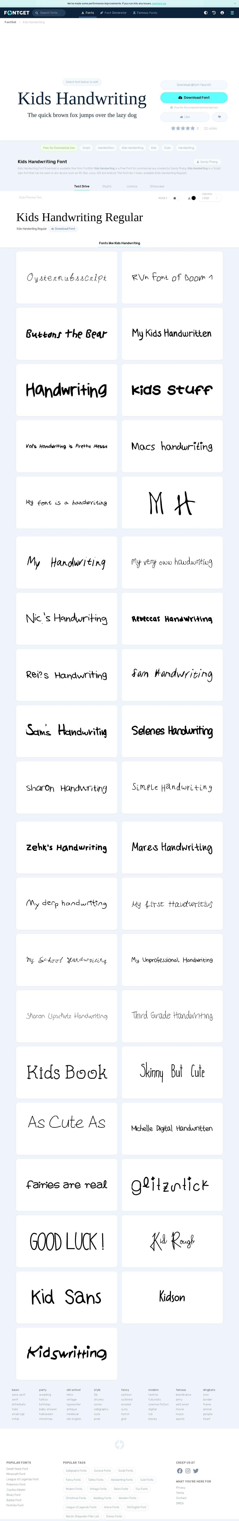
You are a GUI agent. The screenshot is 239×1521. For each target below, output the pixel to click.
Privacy (180, 1487)
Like (187, 117)
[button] (206, 12)
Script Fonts (125, 1470)
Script (86, 148)
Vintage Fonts (98, 1489)
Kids (153, 148)
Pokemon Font (16, 1484)
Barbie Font (14, 1500)
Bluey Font (14, 1495)
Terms (180, 1493)
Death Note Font (17, 1469)
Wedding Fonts (102, 1498)
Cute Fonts (146, 1480)
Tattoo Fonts (95, 1480)
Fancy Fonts (73, 1480)
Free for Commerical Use (59, 148)
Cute (167, 148)
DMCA (180, 1503)
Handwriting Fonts (122, 1480)
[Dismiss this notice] (235, 3)
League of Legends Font (23, 1479)
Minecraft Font (16, 1474)
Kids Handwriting (132, 148)
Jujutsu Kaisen (16, 1489)
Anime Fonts (111, 1507)
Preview (207, 194)
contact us (159, 3)
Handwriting (186, 148)
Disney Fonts (114, 1516)
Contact (181, 1498)
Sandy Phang (209, 162)
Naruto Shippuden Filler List (82, 1516)
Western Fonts (127, 1498)
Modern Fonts (74, 1489)
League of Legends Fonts (81, 1507)
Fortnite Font (15, 1505)
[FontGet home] (16, 12)
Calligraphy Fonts (76, 1470)
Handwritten (106, 148)
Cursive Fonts (102, 1470)
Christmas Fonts (76, 1498)
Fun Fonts (142, 1489)
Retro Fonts (121, 1489)
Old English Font (136, 1507)
